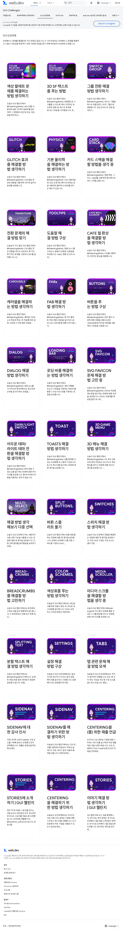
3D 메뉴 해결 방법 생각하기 (98, 446)
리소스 (35, 3)
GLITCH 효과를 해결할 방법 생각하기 (17, 164)
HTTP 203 (59, 15)
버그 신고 (7, 869)
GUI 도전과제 (45, 15)
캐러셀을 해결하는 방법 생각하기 (20, 304)
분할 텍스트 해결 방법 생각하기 (20, 664)
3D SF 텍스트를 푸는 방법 (57, 89)
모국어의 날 (73, 15)
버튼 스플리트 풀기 (54, 525)
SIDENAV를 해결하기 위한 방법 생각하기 (58, 732)
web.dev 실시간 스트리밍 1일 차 (94, 15)
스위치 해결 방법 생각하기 (98, 525)
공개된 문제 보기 (9, 873)
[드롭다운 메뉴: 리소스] (41, 2)
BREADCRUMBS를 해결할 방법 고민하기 (21, 596)
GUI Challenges (11, 10)
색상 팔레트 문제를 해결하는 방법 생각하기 (18, 91)
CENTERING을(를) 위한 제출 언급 (101, 730)
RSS (5, 915)
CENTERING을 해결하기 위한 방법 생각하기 (60, 803)
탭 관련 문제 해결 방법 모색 (98, 664)
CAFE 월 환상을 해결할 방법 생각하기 (98, 238)
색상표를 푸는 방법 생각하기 (57, 593)
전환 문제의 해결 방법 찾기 (18, 235)
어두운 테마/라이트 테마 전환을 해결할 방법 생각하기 (18, 451)
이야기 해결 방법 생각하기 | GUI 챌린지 (98, 803)
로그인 (117, 3)
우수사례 (7, 890)
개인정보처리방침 (14, 926)
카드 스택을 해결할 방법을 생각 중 (100, 162)
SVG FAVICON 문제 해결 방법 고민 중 (99, 375)
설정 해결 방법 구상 (54, 664)
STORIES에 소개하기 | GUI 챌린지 (20, 800)
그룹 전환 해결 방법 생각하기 (98, 89)
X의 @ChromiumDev (12, 903)
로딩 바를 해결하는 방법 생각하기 (60, 373)
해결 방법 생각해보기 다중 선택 (20, 525)
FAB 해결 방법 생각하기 (56, 304)
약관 (4, 926)
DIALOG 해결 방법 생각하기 (18, 373)
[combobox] (75, 3)
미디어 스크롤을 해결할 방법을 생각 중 (98, 596)
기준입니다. (7, 15)
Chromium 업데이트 (11, 886)
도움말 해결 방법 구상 (56, 235)
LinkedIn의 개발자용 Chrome (14, 911)
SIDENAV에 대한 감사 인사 (18, 730)
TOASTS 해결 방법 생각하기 (57, 446)
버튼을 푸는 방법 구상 (96, 304)
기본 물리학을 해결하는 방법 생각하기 (58, 164)
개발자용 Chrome (10, 882)
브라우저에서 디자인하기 (25, 15)
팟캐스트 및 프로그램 (11, 894)
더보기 (49, 3)
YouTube (7, 907)
